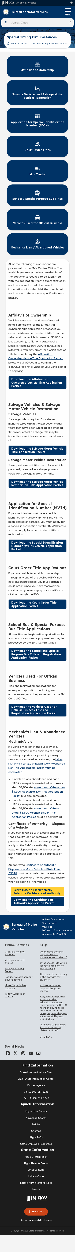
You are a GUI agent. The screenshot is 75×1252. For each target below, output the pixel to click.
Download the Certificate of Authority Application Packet (34, 901)
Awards (36, 1189)
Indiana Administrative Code (36, 1182)
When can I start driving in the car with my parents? (53, 976)
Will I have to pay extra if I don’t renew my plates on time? (53, 1027)
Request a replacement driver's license (19, 978)
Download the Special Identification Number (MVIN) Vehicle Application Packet (37, 546)
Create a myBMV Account (15, 953)
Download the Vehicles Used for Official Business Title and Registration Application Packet (34, 710)
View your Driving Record (15, 970)
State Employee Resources (36, 1143)
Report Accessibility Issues (36, 1220)
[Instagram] (23, 1053)
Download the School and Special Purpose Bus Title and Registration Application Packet (36, 654)
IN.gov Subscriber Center (15, 995)
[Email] (38, 1053)
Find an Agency (36, 1085)
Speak (35, 1211)
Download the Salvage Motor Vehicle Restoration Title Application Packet (37, 483)
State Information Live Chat (36, 1072)
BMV (13, 43)
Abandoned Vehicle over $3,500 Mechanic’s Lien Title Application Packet (38, 792)
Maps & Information (36, 1156)
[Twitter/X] (15, 1053)
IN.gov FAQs (36, 1137)
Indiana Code (36, 1176)
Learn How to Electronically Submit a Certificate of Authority (37, 891)
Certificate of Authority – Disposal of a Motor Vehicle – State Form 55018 (34, 869)
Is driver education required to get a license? (50, 988)
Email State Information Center (36, 1078)
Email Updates (36, 1169)
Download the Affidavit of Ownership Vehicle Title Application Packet (36, 382)
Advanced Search (36, 1117)
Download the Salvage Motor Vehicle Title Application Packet (37, 450)
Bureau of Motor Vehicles (30, 12)
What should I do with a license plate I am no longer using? (53, 965)
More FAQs (46, 1037)
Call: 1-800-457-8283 (36, 1091)
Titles (24, 43)
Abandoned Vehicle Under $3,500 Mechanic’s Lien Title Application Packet (35, 813)
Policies (36, 1124)
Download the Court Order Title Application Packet (34, 604)
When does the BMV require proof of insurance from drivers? (53, 954)
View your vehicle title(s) (15, 961)
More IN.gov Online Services (15, 987)
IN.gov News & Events (36, 1163)
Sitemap (36, 1130)
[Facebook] (7, 1053)
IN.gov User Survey (36, 1111)
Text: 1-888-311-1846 (36, 1098)
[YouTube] (30, 1053)
